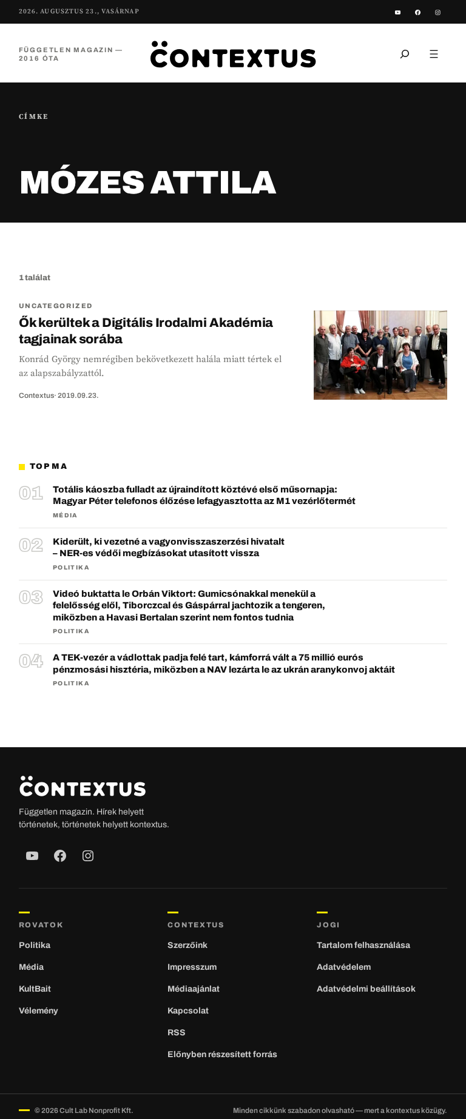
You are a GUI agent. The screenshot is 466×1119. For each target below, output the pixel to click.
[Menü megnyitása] (433, 54)
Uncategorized (56, 305)
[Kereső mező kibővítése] (404, 54)
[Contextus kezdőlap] (233, 53)
